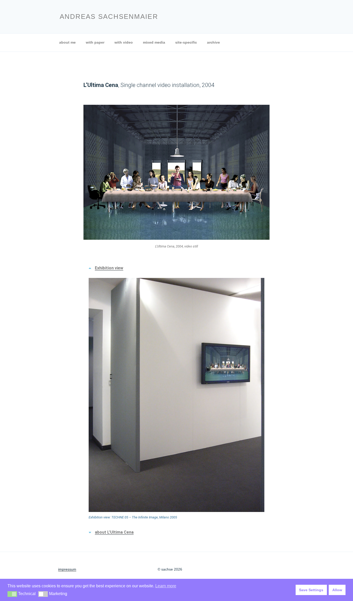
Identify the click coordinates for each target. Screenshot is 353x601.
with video (123, 42)
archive (213, 42)
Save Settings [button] (311, 590)
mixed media (154, 42)
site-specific (186, 42)
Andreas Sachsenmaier (109, 16)
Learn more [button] (165, 586)
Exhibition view (109, 268)
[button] (176, 268)
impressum (67, 569)
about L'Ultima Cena (114, 532)
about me (67, 42)
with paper (95, 42)
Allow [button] (337, 590)
